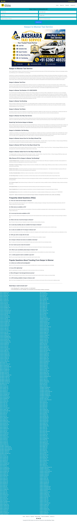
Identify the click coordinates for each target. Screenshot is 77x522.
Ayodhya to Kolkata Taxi (44, 328)
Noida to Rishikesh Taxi (4, 436)
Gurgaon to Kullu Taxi (44, 513)
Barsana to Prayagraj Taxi (44, 381)
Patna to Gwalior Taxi (4, 474)
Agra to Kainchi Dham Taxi (45, 303)
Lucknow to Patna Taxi (4, 347)
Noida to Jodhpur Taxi (4, 409)
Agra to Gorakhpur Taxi (44, 299)
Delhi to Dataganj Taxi (44, 414)
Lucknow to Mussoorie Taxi (5, 340)
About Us (62, 5)
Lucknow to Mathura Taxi (4, 335)
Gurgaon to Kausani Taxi (44, 508)
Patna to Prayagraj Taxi (4, 489)
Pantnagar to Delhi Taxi (4, 445)
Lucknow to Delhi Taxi (4, 314)
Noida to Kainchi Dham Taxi (5, 410)
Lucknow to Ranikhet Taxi (4, 352)
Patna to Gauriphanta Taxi (4, 468)
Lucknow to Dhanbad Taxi (4, 315)
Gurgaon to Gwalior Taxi (44, 493)
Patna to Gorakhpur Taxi (4, 471)
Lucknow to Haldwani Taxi (5, 324)
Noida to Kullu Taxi (3, 416)
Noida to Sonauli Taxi (4, 441)
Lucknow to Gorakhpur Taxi (5, 321)
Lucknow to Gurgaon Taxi (4, 322)
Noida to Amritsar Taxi (4, 386)
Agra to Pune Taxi (43, 314)
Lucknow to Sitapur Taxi (4, 357)
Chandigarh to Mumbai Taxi (45, 392)
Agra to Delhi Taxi (43, 296)
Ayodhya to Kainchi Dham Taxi (45, 326)
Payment (67, 5)
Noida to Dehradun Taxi (4, 395)
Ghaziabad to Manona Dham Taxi (46, 467)
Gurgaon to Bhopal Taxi (44, 485)
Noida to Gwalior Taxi (4, 399)
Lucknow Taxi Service (4, 302)
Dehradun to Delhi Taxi (44, 398)
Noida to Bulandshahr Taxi (5, 392)
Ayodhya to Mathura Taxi (44, 329)
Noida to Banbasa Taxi (4, 388)
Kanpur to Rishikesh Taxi (4, 295)
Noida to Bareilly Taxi (4, 390)
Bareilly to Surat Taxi (43, 377)
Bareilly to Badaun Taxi (44, 347)
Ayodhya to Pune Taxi (44, 336)
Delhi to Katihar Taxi (43, 435)
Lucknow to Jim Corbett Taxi (5, 330)
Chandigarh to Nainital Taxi (45, 394)
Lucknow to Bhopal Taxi (4, 308)
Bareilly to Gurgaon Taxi (44, 354)
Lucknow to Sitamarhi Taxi (5, 355)
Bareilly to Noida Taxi (44, 365)
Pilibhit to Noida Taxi (4, 511)
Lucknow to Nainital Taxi (4, 343)
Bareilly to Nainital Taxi (44, 363)
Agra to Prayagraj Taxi (44, 313)
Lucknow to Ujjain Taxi (4, 359)
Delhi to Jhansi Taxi (43, 430)
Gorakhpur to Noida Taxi (44, 474)
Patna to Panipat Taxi (4, 487)
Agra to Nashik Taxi (43, 308)
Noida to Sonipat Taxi (4, 442)
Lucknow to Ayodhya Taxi (4, 304)
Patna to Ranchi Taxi (3, 493)
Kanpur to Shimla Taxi (4, 296)
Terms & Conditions (45, 516)
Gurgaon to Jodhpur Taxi (44, 504)
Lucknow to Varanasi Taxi (4, 361)
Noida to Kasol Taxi (3, 413)
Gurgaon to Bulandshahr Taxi (45, 486)
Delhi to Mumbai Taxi (44, 445)
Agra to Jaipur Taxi (43, 300)
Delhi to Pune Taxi (43, 453)
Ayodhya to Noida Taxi (44, 333)
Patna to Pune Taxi (3, 490)
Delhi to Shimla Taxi (43, 458)
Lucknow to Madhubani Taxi (5, 333)
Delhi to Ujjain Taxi (43, 464)
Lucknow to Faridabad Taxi (5, 317)
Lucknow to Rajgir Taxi (4, 350)
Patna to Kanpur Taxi (4, 478)
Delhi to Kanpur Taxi (43, 432)
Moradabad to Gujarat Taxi (5, 376)
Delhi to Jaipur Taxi (43, 427)
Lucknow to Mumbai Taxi (4, 339)
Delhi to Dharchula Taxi (44, 420)
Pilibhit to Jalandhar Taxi (4, 505)
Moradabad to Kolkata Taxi (5, 380)
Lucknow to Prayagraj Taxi (5, 348)
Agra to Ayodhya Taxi (44, 293)
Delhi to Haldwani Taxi (44, 424)
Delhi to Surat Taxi (43, 461)
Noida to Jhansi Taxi (3, 406)
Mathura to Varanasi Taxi (4, 370)
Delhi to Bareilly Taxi (43, 405)
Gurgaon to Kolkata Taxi (44, 512)
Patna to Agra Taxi (3, 454)
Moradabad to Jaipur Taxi (4, 377)
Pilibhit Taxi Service (3, 500)
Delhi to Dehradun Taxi (44, 416)
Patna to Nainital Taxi (4, 483)
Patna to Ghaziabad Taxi (4, 469)
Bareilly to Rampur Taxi (44, 372)
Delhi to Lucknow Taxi (44, 441)
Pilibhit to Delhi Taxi (3, 502)
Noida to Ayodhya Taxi (4, 387)
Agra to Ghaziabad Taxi (44, 297)
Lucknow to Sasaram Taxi (4, 354)
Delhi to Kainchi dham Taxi (45, 431)
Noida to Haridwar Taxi (4, 401)
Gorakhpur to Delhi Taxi (44, 468)
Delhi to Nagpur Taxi (43, 446)
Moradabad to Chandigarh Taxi (5, 374)
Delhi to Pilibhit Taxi (43, 450)
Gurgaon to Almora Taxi (44, 479)
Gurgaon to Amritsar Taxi (44, 480)
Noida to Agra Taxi (3, 384)
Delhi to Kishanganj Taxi (44, 438)
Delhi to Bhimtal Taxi (43, 406)
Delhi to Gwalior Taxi (43, 423)
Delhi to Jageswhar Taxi (44, 425)
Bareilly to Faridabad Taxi (44, 352)
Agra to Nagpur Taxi (43, 306)
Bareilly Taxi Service (43, 343)
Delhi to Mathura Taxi (44, 442)
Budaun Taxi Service (43, 384)
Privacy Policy (37, 516)
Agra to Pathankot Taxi (44, 310)
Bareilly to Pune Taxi (43, 369)
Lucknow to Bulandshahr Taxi (5, 310)
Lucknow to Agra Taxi (4, 303)
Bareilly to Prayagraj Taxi (44, 368)
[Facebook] (1, 1)
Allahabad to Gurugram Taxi (45, 318)
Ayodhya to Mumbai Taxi (44, 330)
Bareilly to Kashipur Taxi (44, 358)
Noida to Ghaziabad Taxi (4, 398)
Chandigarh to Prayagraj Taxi (45, 395)
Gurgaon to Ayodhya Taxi (44, 482)
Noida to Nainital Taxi (4, 425)
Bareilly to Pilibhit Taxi (44, 366)
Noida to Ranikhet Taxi (4, 434)
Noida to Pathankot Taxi (4, 428)
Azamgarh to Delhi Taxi (44, 341)
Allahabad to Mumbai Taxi (44, 319)
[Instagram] (4, 1)
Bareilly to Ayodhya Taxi (44, 346)
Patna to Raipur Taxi (3, 491)
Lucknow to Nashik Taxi (4, 344)
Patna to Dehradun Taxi (4, 464)
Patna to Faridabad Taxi (4, 467)
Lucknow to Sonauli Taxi (4, 358)
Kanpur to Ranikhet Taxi (4, 292)
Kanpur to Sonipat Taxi (4, 299)
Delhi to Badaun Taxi (43, 403)
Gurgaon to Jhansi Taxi (44, 501)
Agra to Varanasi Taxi (44, 317)
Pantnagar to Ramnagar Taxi (5, 453)
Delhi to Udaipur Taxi (44, 463)
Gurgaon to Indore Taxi (44, 497)
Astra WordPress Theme (49, 520)
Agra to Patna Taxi (43, 311)
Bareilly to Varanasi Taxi (44, 380)
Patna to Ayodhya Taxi (4, 457)
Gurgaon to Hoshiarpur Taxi (45, 496)
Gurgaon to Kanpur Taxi (44, 505)
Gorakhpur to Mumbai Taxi (45, 472)
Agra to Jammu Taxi (43, 302)
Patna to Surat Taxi (3, 497)
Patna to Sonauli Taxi (4, 496)
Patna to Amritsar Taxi (4, 456)
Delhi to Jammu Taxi (43, 428)
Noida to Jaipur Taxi (3, 403)
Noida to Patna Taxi (3, 431)
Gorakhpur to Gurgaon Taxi (45, 469)
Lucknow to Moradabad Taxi (5, 336)
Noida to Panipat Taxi (4, 427)
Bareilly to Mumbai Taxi (44, 362)
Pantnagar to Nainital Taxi (4, 450)
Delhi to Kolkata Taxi (43, 439)
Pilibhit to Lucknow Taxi (4, 507)
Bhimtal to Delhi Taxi (43, 383)
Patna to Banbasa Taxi (4, 458)
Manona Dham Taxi (3, 362)
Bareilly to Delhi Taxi (43, 351)
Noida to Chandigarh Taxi (4, 394)
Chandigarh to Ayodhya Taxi (45, 387)
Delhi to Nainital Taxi (43, 447)
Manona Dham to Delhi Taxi (5, 363)
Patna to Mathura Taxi (4, 480)
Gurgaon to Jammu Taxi (44, 500)
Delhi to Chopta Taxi (43, 413)
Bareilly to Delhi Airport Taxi (45, 350)
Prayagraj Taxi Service (4, 513)
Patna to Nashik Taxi (3, 485)
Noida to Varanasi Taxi (4, 443)
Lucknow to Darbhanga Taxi (5, 313)
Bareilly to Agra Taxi (43, 344)
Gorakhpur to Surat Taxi (44, 475)
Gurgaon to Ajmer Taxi (44, 478)
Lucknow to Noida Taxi (4, 346)
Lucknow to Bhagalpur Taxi (5, 307)
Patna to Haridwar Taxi (4, 475)
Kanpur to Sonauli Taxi (4, 297)
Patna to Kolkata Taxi (4, 479)
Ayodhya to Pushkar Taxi (44, 337)
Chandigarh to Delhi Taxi (44, 388)
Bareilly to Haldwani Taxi (44, 355)
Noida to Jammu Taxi (4, 405)
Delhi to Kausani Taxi (44, 436)
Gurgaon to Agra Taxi (44, 476)
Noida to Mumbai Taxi (4, 423)
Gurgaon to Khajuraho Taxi (45, 509)
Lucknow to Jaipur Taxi (4, 328)
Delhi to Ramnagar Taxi (44, 454)
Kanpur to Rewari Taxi (4, 293)
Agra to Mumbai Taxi (43, 304)
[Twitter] (3, 1)
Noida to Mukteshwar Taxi (5, 421)
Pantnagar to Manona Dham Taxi (6, 449)
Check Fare (38, 22)
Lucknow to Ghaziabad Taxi (5, 319)
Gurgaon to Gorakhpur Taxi (45, 491)
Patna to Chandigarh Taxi (4, 463)
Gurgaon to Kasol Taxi (44, 507)
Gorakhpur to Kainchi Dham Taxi (46, 471)
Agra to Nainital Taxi (43, 307)
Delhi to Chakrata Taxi (44, 409)
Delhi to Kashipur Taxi (44, 434)
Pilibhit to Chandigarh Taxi (5, 501)
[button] (71, 1)
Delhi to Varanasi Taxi (44, 465)
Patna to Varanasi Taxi (4, 498)
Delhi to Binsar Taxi (43, 408)
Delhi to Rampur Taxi (44, 456)
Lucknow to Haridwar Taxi (5, 325)
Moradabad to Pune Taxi (4, 383)
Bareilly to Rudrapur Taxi (44, 374)
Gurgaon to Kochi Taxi (44, 511)
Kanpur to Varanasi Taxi (4, 300)
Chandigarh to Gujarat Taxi (45, 390)
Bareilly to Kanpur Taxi (44, 357)
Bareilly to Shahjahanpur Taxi (45, 376)
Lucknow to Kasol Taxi (4, 332)
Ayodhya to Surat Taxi (44, 339)
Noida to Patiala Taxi (3, 430)
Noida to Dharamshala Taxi (5, 397)
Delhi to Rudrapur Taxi (44, 457)
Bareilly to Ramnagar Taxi (44, 370)
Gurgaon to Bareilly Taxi (44, 483)
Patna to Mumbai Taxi (4, 482)
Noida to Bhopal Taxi (4, 391)
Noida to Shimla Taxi (4, 439)
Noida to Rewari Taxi (4, 435)
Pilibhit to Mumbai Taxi (4, 509)
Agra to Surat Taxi (43, 315)
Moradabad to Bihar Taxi (4, 373)
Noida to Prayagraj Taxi (4, 432)
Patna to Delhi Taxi (3, 465)
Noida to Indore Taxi (3, 402)
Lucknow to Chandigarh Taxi (5, 311)
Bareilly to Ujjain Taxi (44, 379)
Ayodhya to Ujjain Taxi (44, 340)
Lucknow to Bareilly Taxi (4, 306)
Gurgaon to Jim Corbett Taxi (45, 502)
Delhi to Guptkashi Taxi (44, 421)
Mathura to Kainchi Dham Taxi (5, 366)
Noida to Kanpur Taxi (4, 412)
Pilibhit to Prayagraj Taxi (4, 512)
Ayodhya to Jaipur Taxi (44, 325)
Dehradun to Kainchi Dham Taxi (45, 399)
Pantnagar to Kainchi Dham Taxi (6, 447)
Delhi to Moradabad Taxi (44, 443)
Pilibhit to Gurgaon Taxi (4, 504)
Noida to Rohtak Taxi (4, 438)
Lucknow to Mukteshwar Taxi (5, 337)
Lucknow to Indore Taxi (4, 326)
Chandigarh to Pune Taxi (44, 397)
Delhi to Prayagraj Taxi (44, 452)
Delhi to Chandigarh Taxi (44, 412)
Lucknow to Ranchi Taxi (4, 351)
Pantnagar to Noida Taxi (4, 452)
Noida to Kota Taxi (3, 414)
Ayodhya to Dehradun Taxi (45, 322)
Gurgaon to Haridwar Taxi (44, 494)
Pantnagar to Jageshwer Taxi (5, 446)
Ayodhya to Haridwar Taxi (44, 324)
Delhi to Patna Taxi (43, 449)
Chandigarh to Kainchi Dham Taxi (46, 391)
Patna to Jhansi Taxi (3, 476)
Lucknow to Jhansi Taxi (4, 329)
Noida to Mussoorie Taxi (4, 424)
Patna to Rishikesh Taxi (4, 494)
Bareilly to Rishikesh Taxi (44, 373)
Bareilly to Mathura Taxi (44, 359)
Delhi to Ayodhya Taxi (44, 402)
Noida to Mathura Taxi (4, 420)
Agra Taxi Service (43, 292)
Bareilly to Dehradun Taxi (44, 348)
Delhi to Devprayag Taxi (44, 417)
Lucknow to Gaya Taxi (4, 318)
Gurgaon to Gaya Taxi (44, 490)
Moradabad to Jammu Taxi (5, 379)
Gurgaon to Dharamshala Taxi (45, 489)
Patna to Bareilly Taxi (4, 460)
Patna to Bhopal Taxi (4, 461)
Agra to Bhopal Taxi (43, 295)
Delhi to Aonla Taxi (43, 401)
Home (57, 5)
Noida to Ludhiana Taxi (4, 417)
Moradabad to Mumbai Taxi (5, 381)
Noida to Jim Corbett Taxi (4, 408)
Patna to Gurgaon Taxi (4, 472)
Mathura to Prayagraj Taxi (4, 369)
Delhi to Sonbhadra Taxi (44, 460)
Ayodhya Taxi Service (44, 321)
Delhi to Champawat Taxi (44, 410)
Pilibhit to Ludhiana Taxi (4, 508)
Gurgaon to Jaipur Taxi (44, 498)
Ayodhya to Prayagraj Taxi (44, 335)
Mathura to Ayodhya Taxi (4, 365)
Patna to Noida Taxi (3, 486)
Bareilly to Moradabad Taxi (45, 361)
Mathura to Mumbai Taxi (4, 368)
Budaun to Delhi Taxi (43, 386)
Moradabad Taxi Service (4, 372)
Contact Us (73, 5)
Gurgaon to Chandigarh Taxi (45, 487)
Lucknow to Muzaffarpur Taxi (5, 341)
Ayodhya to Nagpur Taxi (44, 332)
